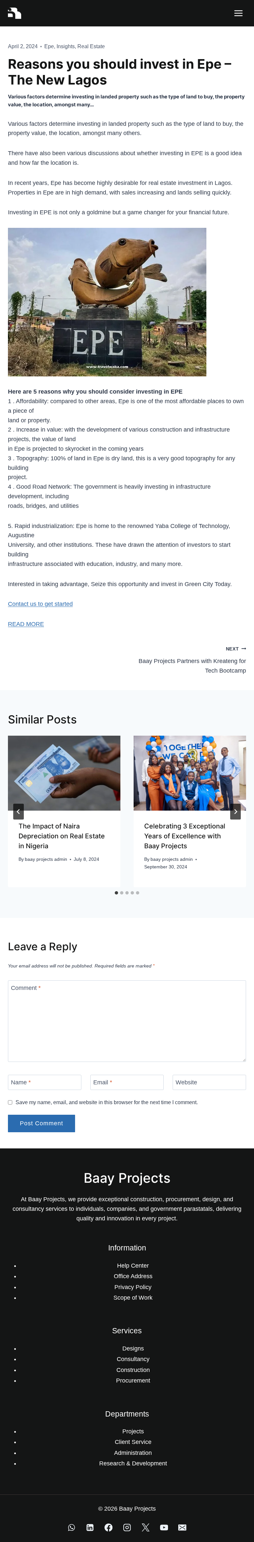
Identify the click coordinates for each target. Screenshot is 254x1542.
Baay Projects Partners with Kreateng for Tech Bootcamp (192, 660)
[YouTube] (164, 1527)
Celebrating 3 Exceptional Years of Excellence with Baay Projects (184, 836)
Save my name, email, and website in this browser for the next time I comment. (107, 1102)
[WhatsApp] (72, 1527)
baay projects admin (46, 859)
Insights (66, 46)
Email (102, 1082)
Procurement (133, 1380)
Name (21, 1082)
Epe (49, 46)
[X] (146, 1527)
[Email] (182, 1527)
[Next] (235, 812)
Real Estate (91, 46)
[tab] (116, 892)
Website (186, 1082)
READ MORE (26, 624)
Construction (133, 1370)
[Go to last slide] (18, 812)
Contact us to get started (40, 604)
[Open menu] (238, 13)
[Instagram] (127, 1527)
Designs (133, 1348)
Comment (26, 988)
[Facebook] (109, 1527)
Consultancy (133, 1359)
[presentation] (64, 773)
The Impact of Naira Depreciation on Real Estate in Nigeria (62, 836)
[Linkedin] (90, 1527)
